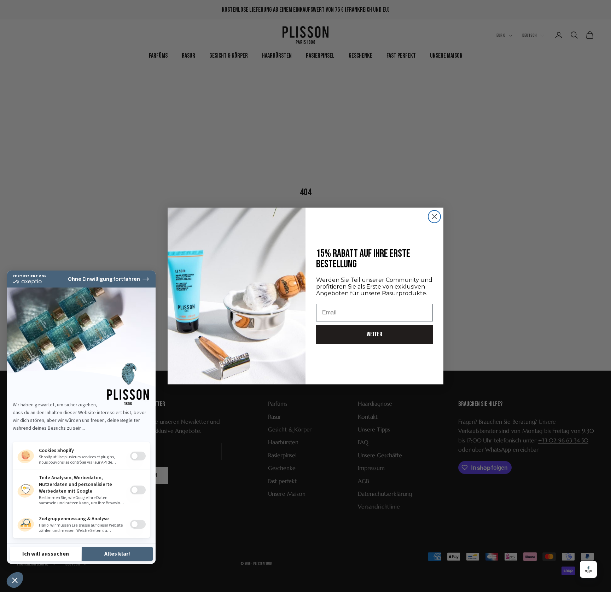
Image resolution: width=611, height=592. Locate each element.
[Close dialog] (434, 216)
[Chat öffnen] (588, 569)
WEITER (374, 334)
